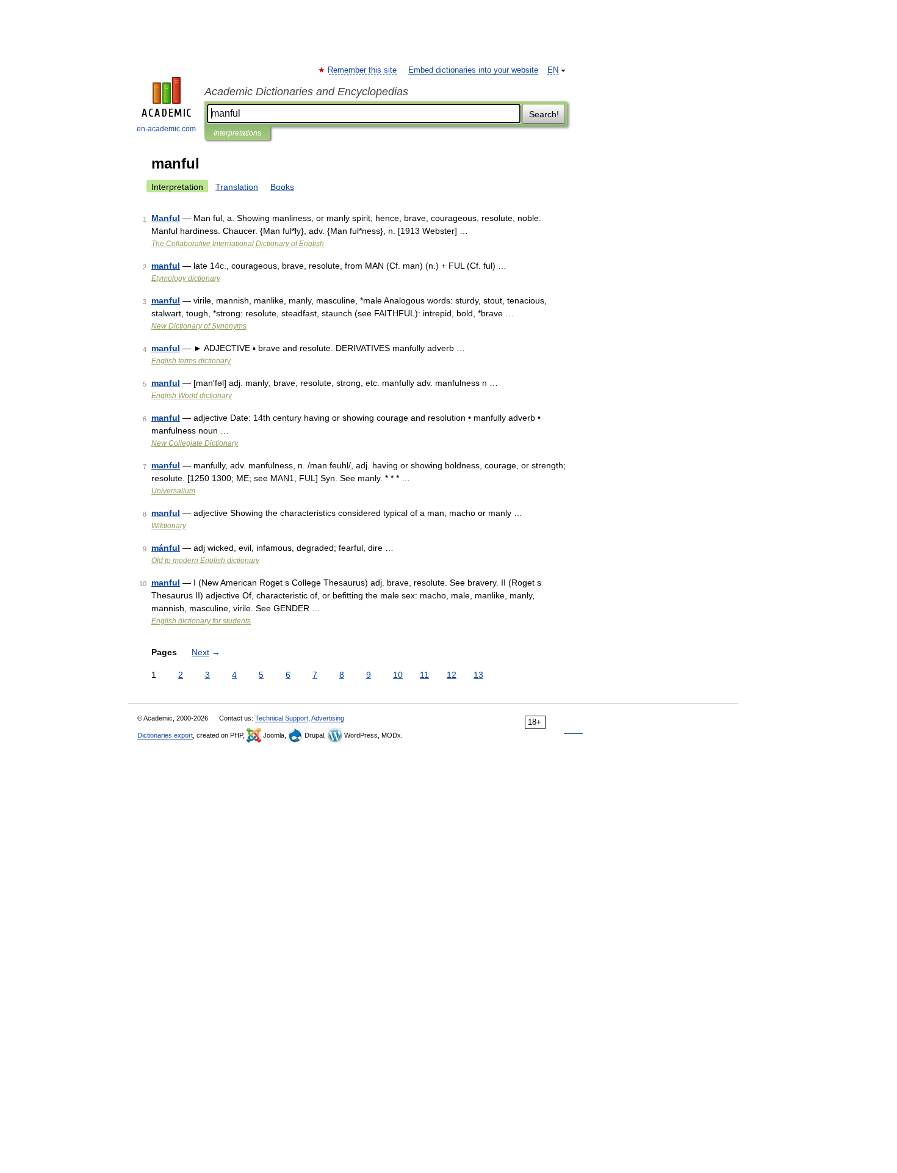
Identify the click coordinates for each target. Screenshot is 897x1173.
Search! (544, 114)
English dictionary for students (201, 621)
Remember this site (363, 70)
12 (451, 675)
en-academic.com (166, 129)
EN (552, 70)
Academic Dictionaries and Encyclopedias (306, 91)
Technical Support (281, 718)
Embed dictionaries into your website (473, 70)
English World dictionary (191, 395)
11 (424, 675)
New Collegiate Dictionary (194, 443)
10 (398, 675)
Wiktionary (168, 525)
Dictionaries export (165, 735)
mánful (165, 548)
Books (282, 187)
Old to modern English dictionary (205, 560)
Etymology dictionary (185, 278)
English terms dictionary (191, 361)
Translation (236, 187)
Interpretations (237, 133)
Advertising (327, 718)
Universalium (173, 491)
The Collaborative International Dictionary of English (237, 243)
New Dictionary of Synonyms (199, 326)
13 (478, 675)
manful (165, 266)
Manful (165, 218)
